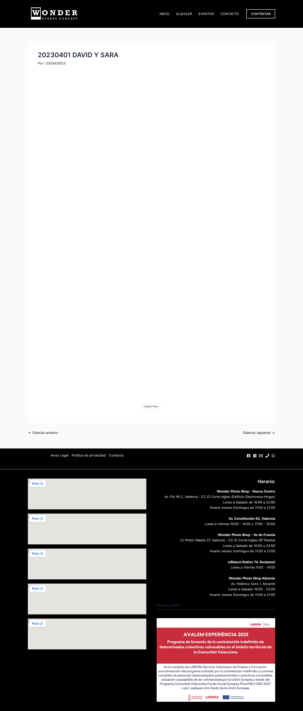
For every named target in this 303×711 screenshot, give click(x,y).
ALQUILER (184, 14)
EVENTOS (206, 14)
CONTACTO (230, 14)
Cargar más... (152, 406)
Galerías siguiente (259, 432)
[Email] (261, 456)
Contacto (116, 455)
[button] (260, 13)
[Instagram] (255, 456)
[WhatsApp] (273, 456)
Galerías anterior (43, 432)
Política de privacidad (89, 455)
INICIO (164, 14)
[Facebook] (248, 456)
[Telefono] (267, 456)
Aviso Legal (59, 455)
